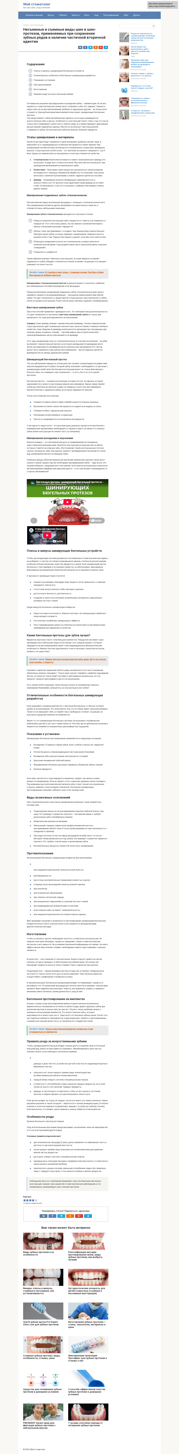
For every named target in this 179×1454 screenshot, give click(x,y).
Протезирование (111, 15)
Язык (86, 15)
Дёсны (51, 15)
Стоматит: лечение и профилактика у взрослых (143, 112)
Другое (136, 15)
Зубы (126, 15)
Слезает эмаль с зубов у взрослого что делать (142, 74)
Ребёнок (63, 15)
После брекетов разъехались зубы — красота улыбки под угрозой (140, 50)
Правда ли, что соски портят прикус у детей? (142, 87)
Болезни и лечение (34, 15)
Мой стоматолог (37, 4)
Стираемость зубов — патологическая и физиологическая (141, 100)
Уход (96, 15)
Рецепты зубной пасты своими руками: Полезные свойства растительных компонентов (143, 36)
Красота (75, 15)
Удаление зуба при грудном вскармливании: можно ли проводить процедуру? (142, 63)
